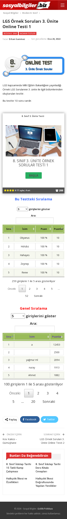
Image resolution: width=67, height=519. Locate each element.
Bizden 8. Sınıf (10, 33)
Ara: (33, 215)
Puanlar (58, 229)
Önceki (12, 288)
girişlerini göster (39, 209)
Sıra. (9, 229)
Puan (44, 229)
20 (33, 401)
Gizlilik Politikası (45, 508)
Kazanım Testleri (27, 33)
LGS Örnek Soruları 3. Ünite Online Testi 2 (52, 440)
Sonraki (38, 295)
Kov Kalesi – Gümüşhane (10, 440)
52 (26, 295)
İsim (24, 229)
